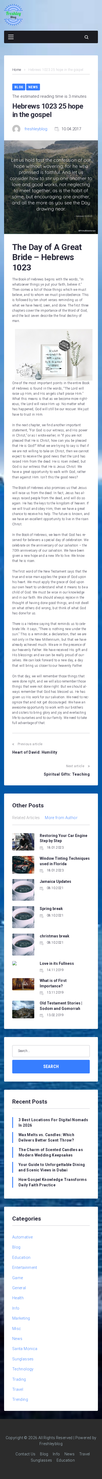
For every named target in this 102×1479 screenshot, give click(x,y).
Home (16, 70)
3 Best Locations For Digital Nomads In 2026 (53, 1122)
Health (18, 1298)
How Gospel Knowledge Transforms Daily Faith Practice (52, 1182)
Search (51, 1066)
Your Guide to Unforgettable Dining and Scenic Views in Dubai (51, 1167)
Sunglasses (23, 1359)
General (19, 1288)
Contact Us (26, 1454)
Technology (23, 1369)
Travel (17, 1389)
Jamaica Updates (55, 881)
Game (17, 1278)
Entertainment (24, 1267)
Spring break (51, 908)
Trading (19, 1379)
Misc (16, 1328)
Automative (22, 1237)
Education (21, 1257)
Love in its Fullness (57, 963)
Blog (18, 87)
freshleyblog (35, 129)
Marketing (21, 1318)
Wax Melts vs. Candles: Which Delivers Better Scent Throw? (46, 1137)
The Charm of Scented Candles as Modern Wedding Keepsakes (50, 1152)
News (33, 87)
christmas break (54, 936)
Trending (20, 1399)
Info (15, 1308)
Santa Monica (24, 1349)
